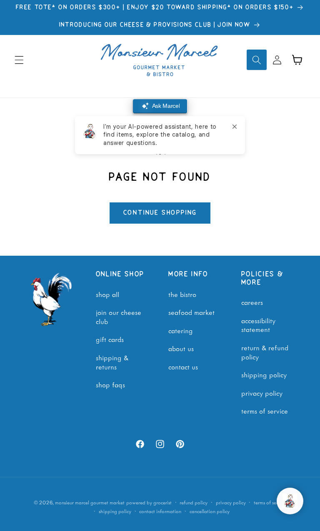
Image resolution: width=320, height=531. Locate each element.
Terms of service (270, 502)
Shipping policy (115, 511)
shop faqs (110, 384)
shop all (107, 294)
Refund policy (194, 502)
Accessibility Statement (258, 325)
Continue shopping (160, 213)
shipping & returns (112, 362)
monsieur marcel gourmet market (90, 502)
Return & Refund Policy (264, 352)
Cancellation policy (210, 511)
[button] (19, 60)
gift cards (110, 339)
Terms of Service (264, 410)
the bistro (182, 294)
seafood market (191, 312)
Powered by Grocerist (149, 502)
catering (180, 330)
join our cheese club (118, 316)
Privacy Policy (261, 392)
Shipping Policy (264, 374)
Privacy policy (231, 502)
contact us (183, 366)
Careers (252, 302)
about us (181, 348)
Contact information (160, 511)
